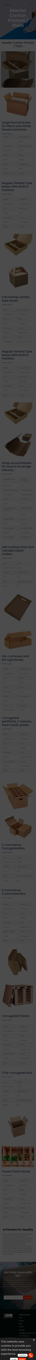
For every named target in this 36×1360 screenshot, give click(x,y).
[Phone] (30, 1355)
